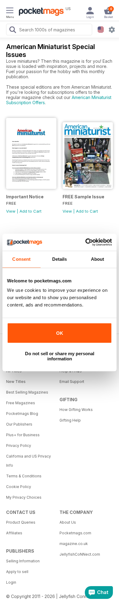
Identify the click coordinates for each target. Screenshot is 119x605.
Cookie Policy (18, 486)
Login (11, 582)
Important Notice (25, 196)
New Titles (16, 381)
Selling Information (23, 561)
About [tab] (97, 259)
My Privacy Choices (23, 497)
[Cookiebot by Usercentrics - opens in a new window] (85, 242)
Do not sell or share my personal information (59, 356)
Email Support (72, 381)
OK (59, 333)
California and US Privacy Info (28, 461)
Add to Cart (30, 211)
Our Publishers (19, 424)
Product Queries (20, 522)
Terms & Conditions (23, 476)
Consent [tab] (21, 259)
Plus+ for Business (23, 435)
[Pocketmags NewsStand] (39, 12)
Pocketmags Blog (22, 413)
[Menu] (9, 11)
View (11, 211)
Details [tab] (59, 259)
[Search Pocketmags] (12, 30)
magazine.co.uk (74, 543)
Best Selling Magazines (27, 392)
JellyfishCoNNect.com (80, 554)
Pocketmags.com (75, 533)
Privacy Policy (18, 445)
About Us (68, 522)
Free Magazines (20, 403)
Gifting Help (70, 420)
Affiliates (14, 533)
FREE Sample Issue (83, 196)
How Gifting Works (76, 409)
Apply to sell (17, 571)
